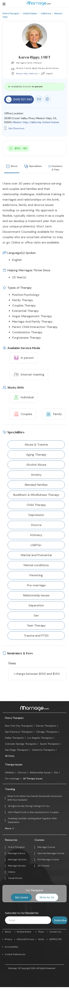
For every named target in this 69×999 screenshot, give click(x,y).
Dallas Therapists (14, 737)
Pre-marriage (12, 778)
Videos (11, 871)
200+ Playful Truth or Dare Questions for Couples (33, 812)
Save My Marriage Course (51, 853)
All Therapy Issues (33, 778)
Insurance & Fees (57, 168)
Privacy (8, 939)
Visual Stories (15, 878)
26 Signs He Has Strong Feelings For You (28, 806)
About (14, 166)
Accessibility (11, 946)
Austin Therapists (49, 743)
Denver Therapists (46, 725)
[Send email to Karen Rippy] (39, 101)
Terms (41, 939)
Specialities (35, 166)
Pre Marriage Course (48, 859)
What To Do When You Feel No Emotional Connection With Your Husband (34, 798)
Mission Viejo (22, 73)
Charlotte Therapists (43, 749)
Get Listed (21, 897)
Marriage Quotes (17, 865)
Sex (56, 772)
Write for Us (47, 897)
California (33, 73)
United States (50, 122)
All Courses (43, 865)
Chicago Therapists (46, 731)
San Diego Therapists (16, 749)
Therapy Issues (13, 764)
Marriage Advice (16, 853)
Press (41, 931)
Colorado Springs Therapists (21, 743)
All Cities (9, 755)
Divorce (22, 772)
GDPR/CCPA (55, 939)
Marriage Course (46, 847)
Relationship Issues (40, 772)
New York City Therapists (19, 725)
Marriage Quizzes (17, 859)
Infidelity (9, 772)
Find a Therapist (14, 718)
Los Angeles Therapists (40, 737)
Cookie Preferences (15, 954)
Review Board (24, 931)
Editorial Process (25, 939)
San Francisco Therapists (19, 731)
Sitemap (12, 968)
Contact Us (55, 931)
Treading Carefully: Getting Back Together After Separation (32, 820)
